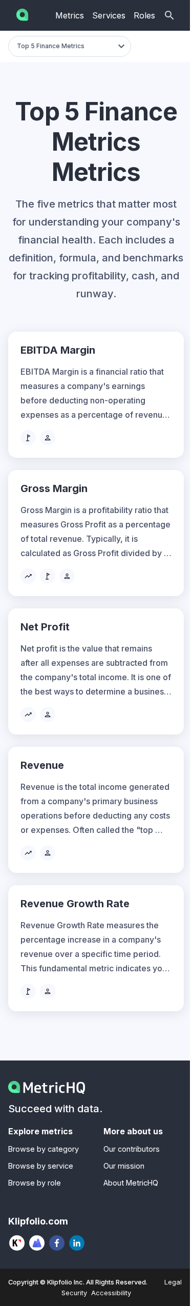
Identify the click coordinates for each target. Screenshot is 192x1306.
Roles (144, 15)
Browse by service (40, 1165)
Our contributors (131, 1149)
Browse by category (43, 1149)
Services (108, 15)
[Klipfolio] (17, 1243)
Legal (173, 1282)
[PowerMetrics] (37, 1243)
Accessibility (111, 1293)
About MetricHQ (130, 1182)
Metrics (69, 15)
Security (74, 1293)
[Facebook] (57, 1243)
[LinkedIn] (77, 1243)
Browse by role (34, 1182)
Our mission (123, 1165)
